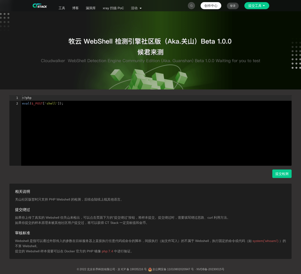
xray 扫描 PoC (113, 8)
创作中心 (211, 6)
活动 (135, 8)
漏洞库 (91, 8)
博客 (75, 8)
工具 (62, 8)
